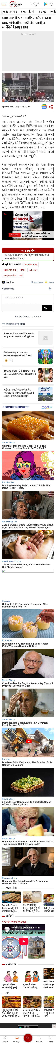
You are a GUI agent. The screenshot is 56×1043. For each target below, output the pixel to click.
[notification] (51, 4)
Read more (14, 235)
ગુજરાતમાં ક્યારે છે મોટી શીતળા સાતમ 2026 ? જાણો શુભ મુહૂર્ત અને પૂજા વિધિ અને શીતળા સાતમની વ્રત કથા (11, 1012)
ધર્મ (20, 275)
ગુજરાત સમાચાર (9, 12)
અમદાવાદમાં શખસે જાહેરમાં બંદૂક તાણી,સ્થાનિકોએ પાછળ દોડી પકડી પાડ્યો (26, 257)
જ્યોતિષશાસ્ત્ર (9, 270)
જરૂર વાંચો (11, 888)
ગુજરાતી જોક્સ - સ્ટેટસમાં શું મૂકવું (9, 986)
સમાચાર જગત (31, 264)
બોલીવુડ (42, 12)
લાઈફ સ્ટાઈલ (9, 275)
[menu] (4, 4)
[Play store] (46, 4)
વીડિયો (9, 916)
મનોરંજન (33, 270)
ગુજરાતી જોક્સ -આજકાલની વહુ (30, 986)
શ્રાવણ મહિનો (27, 12)
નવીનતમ (11, 964)
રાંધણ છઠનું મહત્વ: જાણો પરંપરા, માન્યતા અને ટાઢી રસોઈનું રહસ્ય (31, 1012)
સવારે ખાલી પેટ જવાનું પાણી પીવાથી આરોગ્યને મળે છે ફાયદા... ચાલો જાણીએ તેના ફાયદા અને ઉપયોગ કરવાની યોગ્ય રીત (32, 908)
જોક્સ (22, 270)
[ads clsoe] (54, 1026)
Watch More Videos (14, 921)
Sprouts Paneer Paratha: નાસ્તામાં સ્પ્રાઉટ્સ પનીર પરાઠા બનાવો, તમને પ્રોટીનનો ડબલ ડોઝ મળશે (11, 908)
